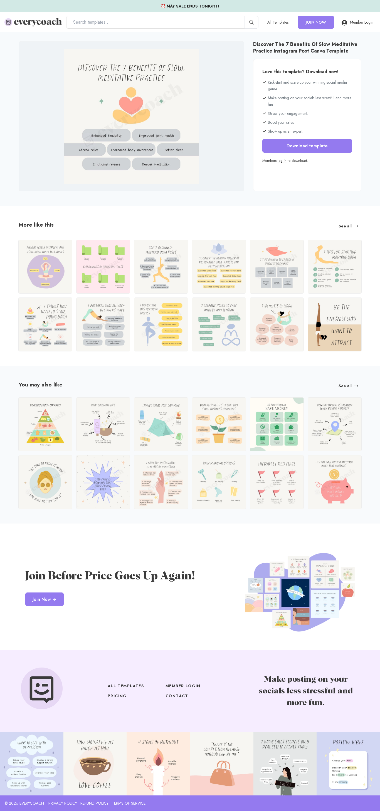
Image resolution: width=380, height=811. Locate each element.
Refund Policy (94, 803)
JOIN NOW (316, 22)
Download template (307, 146)
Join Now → (44, 599)
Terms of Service (128, 803)
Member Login (361, 22)
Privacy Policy (62, 803)
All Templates (277, 22)
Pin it (34, 50)
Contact (177, 696)
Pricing (117, 696)
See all (345, 226)
